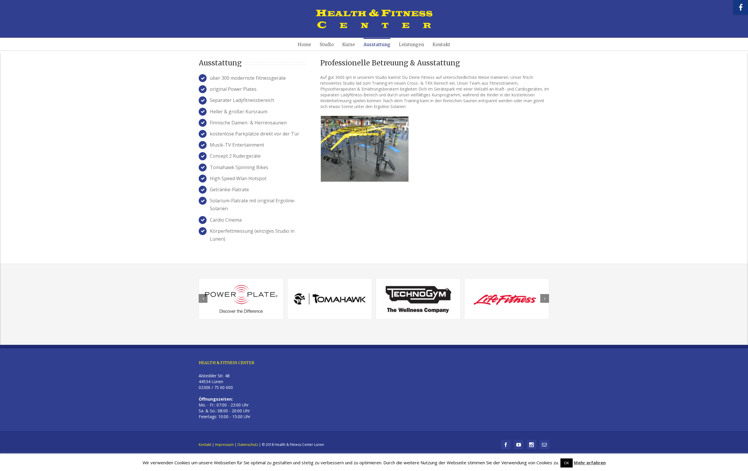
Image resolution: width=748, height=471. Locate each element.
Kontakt (205, 444)
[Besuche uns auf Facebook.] (740, 7)
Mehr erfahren (590, 462)
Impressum (224, 444)
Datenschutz (248, 444)
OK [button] (566, 462)
